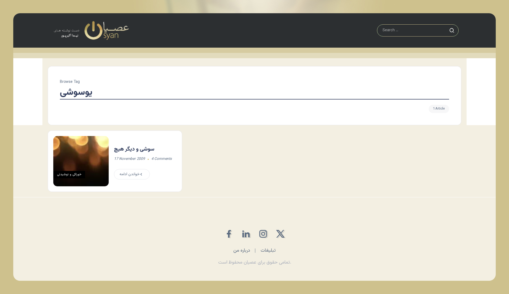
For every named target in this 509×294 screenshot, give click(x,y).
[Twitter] (280, 234)
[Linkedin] (246, 234)
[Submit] (451, 30)
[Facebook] (228, 234)
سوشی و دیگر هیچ (134, 149)
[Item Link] (81, 161)
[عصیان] (91, 30)
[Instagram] (263, 234)
